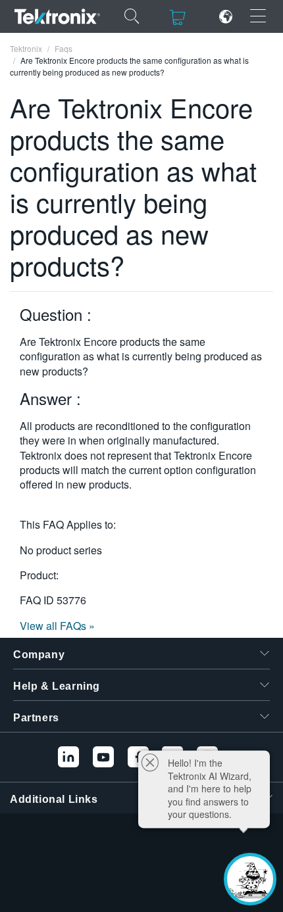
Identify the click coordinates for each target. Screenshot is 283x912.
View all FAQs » (57, 625)
